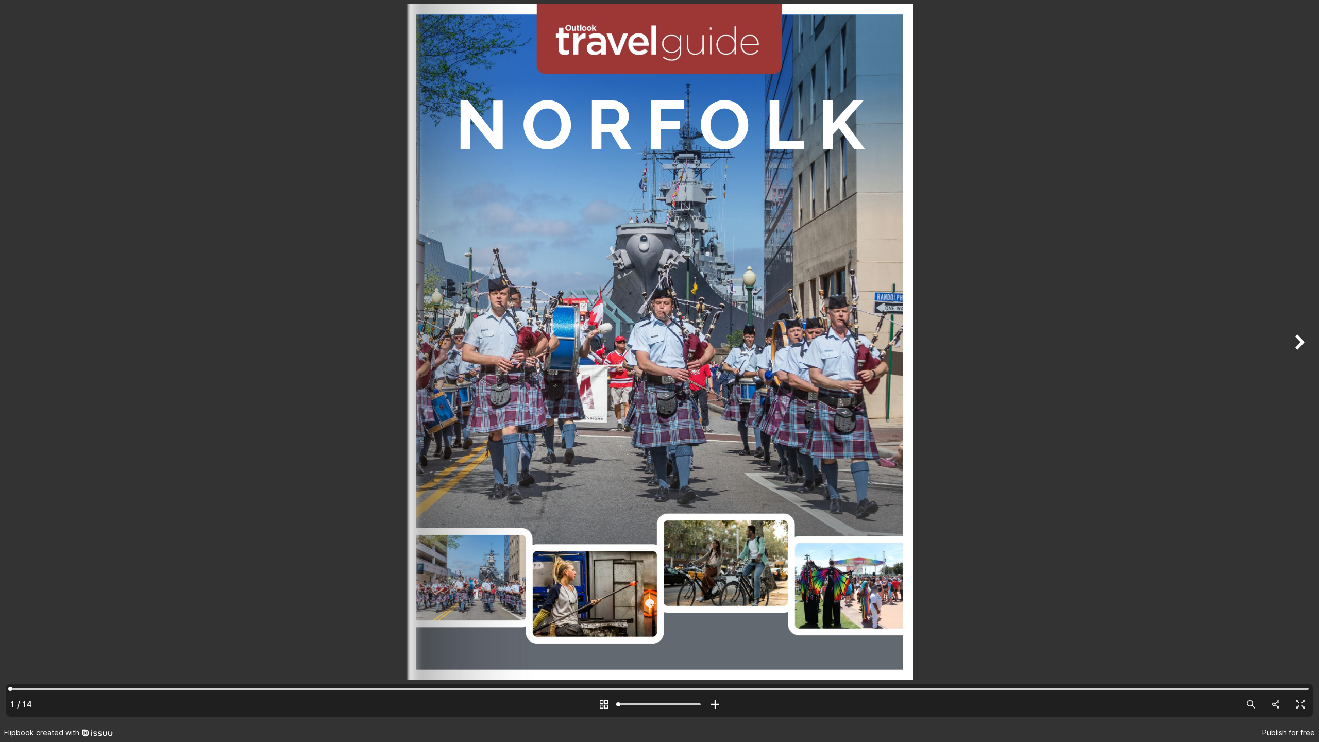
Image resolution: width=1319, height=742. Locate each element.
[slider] (659, 704)
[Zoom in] (715, 704)
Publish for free (1288, 732)
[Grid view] (604, 704)
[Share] (1275, 704)
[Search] (1251, 704)
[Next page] (1298, 361)
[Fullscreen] (1300, 704)
